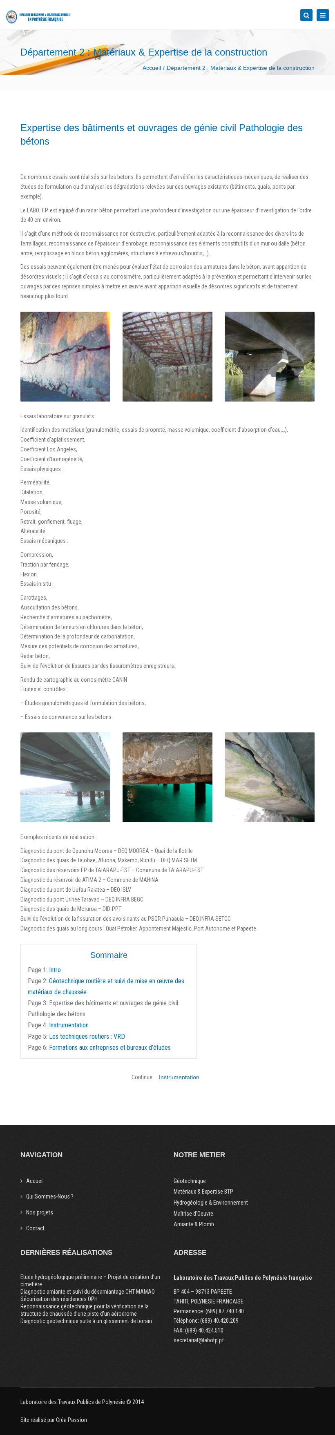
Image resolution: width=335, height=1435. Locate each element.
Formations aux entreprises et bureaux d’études (110, 1047)
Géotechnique (190, 1181)
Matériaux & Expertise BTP (203, 1191)
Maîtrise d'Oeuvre (193, 1213)
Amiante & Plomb (194, 1224)
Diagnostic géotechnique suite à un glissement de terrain (86, 1321)
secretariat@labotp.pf (199, 1340)
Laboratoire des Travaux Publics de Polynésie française (243, 1277)
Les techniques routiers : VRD (87, 1036)
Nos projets (39, 1212)
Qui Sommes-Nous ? (50, 1196)
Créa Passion (71, 1420)
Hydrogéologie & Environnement (211, 1202)
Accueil (152, 68)
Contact (35, 1228)
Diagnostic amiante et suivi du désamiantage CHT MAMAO (87, 1291)
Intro (55, 970)
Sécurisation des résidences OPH (59, 1299)
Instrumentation (69, 1025)
